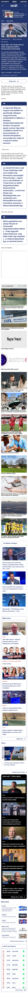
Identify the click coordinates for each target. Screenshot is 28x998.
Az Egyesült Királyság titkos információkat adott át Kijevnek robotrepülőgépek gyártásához (11, 822)
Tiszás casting (6, 663)
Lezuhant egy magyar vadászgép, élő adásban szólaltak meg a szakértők (13, 764)
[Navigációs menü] (2, 5)
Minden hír (20, 739)
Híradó (4, 906)
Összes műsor (19, 990)
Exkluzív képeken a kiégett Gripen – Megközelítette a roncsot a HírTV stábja (12, 732)
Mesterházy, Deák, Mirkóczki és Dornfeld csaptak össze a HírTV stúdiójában (11, 686)
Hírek (3, 637)
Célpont (4, 914)
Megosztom (12, 81)
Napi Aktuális (4, 41)
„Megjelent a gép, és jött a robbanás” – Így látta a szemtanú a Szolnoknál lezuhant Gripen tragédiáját (13, 890)
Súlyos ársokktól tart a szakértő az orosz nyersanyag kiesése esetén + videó (13, 589)
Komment (4, 681)
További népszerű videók (18, 772)
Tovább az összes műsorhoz (17, 941)
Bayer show (5, 926)
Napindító (15, 965)
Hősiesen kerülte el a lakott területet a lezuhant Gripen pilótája (13, 799)
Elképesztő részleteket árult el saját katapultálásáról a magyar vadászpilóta (13, 845)
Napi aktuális (10, 21)
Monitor (4, 705)
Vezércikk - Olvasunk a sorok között (11, 661)
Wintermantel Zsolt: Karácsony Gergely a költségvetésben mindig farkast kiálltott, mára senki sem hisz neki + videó (13, 566)
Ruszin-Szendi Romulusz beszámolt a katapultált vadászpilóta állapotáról (13, 867)
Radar (14, 974)
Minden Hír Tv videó (17, 897)
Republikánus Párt (5, 39)
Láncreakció (5, 935)
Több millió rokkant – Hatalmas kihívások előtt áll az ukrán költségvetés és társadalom (19, 17)
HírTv (2, 21)
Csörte (4, 920)
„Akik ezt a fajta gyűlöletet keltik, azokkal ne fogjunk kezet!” (12, 709)
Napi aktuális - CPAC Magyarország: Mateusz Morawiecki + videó (13, 610)
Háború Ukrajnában (17, 39)
